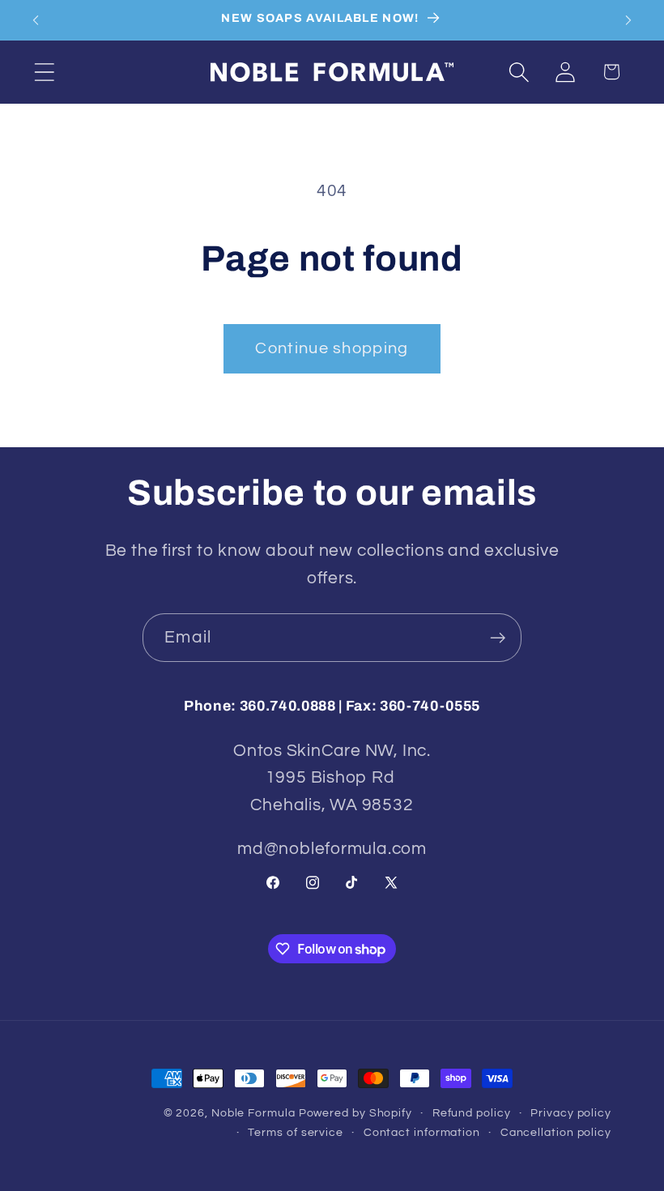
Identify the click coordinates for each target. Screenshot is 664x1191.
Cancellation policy (555, 1132)
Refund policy (471, 1113)
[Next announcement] (628, 20)
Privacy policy (570, 1113)
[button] (44, 72)
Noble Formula (253, 1113)
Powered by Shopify (355, 1113)
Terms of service (295, 1132)
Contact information (422, 1132)
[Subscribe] (498, 638)
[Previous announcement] (35, 20)
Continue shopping (331, 348)
